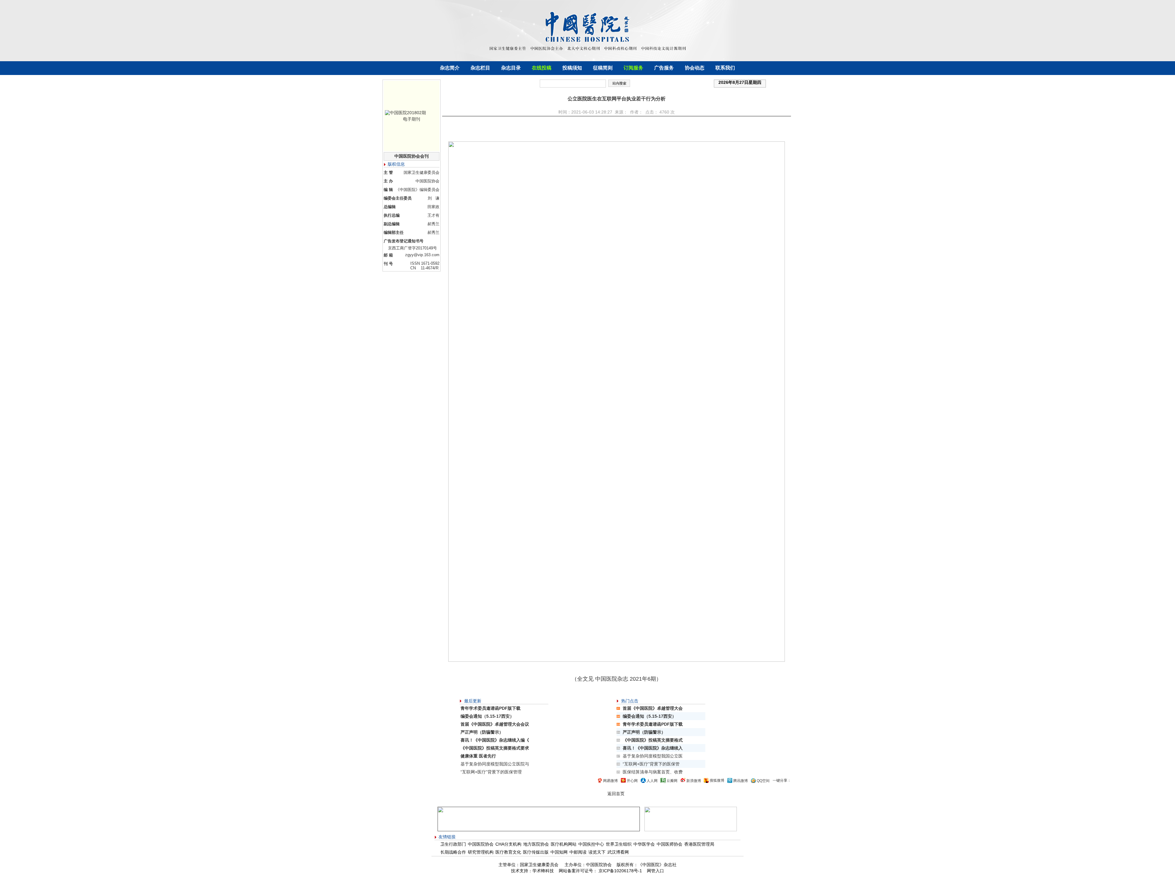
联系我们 (725, 67)
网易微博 (610, 781)
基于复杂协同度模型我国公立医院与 (495, 763)
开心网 (632, 781)
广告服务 (664, 67)
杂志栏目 (480, 67)
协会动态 (694, 67)
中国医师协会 (669, 844)
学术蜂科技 (543, 870)
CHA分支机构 (508, 844)
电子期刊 (411, 119)
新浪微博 (693, 781)
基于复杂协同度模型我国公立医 (653, 756)
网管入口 (655, 870)
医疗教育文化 (508, 852)
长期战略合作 (453, 852)
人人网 (652, 781)
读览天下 (597, 852)
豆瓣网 (671, 781)
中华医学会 (644, 844)
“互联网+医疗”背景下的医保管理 (491, 771)
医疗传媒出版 (536, 852)
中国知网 (559, 852)
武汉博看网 (618, 852)
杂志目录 (511, 67)
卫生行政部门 (453, 844)
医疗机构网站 (563, 844)
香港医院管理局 (699, 844)
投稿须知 (572, 67)
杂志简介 (450, 67)
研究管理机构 (481, 852)
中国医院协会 (481, 844)
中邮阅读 (578, 852)
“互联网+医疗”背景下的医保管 (651, 763)
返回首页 (616, 793)
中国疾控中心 (591, 844)
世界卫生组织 (619, 844)
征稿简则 (603, 67)
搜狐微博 (717, 780)
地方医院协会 (536, 844)
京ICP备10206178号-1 (619, 870)
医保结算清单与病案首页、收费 (653, 771)
